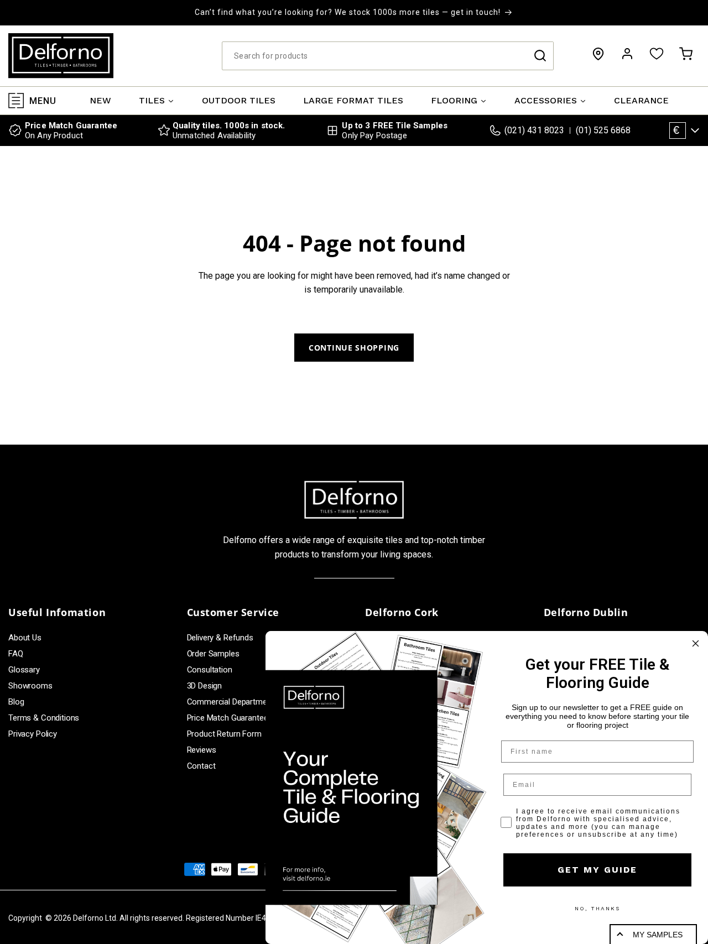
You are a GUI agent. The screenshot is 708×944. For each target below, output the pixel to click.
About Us (24, 638)
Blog (16, 702)
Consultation (209, 670)
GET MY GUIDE (597, 869)
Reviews (201, 750)
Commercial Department (230, 702)
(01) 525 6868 (603, 130)
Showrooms (30, 686)
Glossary (24, 670)
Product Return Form (224, 734)
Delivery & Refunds (220, 638)
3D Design (204, 686)
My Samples (658, 934)
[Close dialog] (695, 643)
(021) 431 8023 (534, 130)
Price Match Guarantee (227, 718)
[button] (686, 53)
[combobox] (388, 56)
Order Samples (213, 654)
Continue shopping (354, 347)
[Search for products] (540, 56)
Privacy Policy (32, 734)
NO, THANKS (597, 908)
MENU (42, 100)
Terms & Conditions (43, 718)
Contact (201, 766)
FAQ (15, 654)
